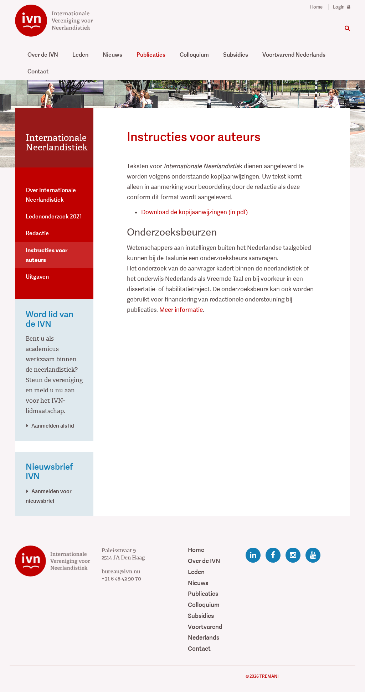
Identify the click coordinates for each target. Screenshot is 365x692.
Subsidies (235, 54)
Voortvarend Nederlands (293, 54)
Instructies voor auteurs (46, 255)
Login (339, 7)
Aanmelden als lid (52, 425)
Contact (37, 71)
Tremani (268, 676)
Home (316, 7)
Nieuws (112, 54)
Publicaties (151, 54)
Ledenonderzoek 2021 (54, 216)
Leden (80, 54)
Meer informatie (181, 310)
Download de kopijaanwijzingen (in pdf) (194, 212)
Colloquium (194, 54)
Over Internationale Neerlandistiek (51, 194)
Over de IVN (42, 54)
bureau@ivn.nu (121, 571)
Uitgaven (37, 276)
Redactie (37, 233)
